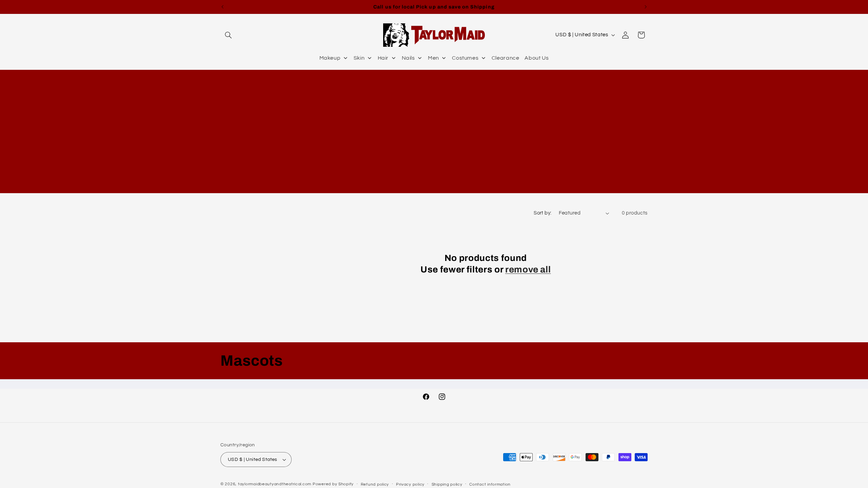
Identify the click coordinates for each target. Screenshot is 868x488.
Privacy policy (410, 484)
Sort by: (542, 213)
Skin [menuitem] (359, 58)
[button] (228, 35)
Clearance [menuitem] (505, 58)
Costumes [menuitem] (465, 58)
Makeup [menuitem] (330, 58)
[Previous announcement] (222, 7)
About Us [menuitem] (537, 58)
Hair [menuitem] (383, 58)
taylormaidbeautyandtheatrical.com (274, 484)
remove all (528, 269)
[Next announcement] (645, 7)
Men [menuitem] (433, 58)
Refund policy (375, 484)
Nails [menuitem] (408, 58)
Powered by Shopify (333, 484)
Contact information (490, 484)
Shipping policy (447, 484)
